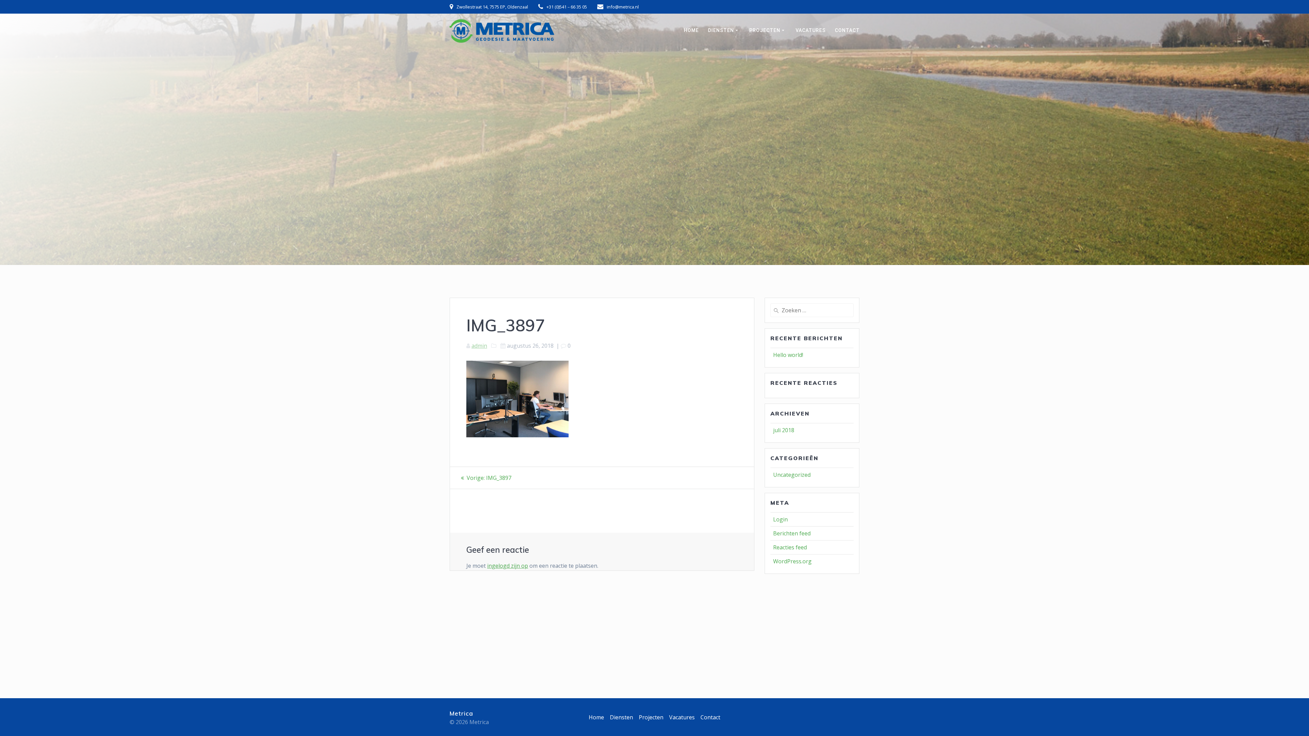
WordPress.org (792, 561)
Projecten (764, 30)
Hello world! (788, 355)
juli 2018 (783, 430)
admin (479, 345)
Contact (847, 30)
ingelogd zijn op (507, 565)
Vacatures (811, 30)
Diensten (721, 30)
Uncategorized (792, 475)
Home (691, 30)
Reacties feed (790, 547)
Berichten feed (792, 533)
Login (780, 519)
